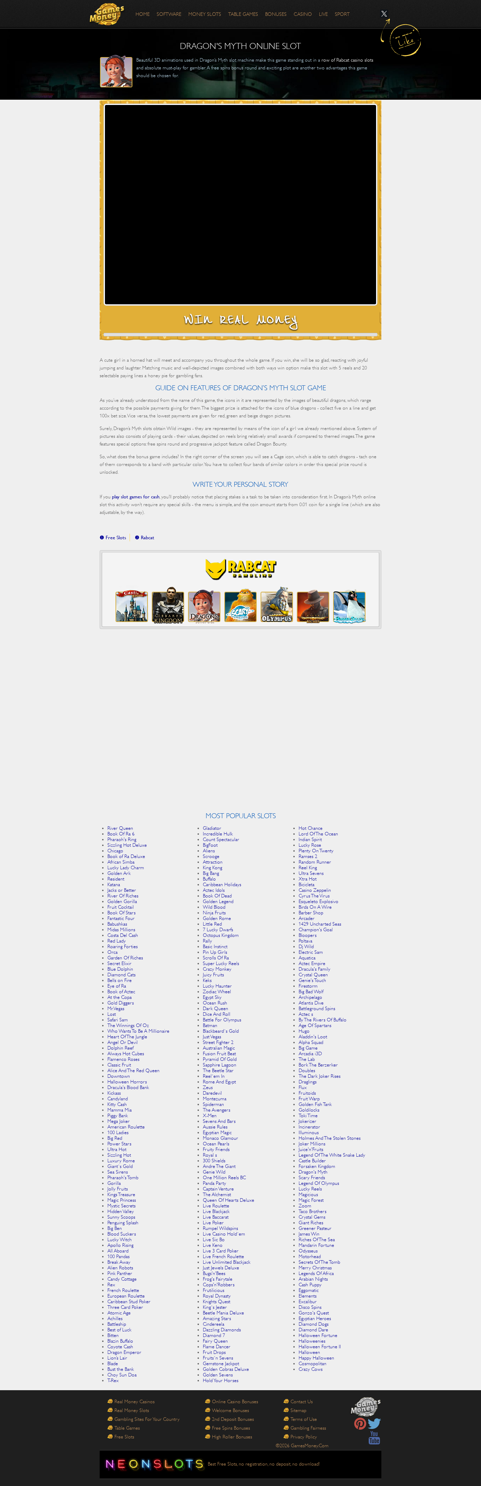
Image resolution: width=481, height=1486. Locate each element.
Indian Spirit (310, 839)
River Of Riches (122, 896)
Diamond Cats (121, 974)
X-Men (210, 1115)
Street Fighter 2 (218, 1042)
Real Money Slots (131, 1410)
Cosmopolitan (312, 1363)
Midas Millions (121, 929)
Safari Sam (117, 1019)
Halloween (309, 1352)
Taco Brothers (312, 1211)
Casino (303, 14)
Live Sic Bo (214, 1239)
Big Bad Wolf (311, 991)
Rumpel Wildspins (220, 1228)
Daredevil (212, 1093)
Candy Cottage (122, 1279)
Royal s (210, 1155)
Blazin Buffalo (120, 1341)
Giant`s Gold (120, 1166)
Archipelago (310, 997)
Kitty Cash (117, 1104)
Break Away (118, 1262)
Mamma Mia (119, 1110)
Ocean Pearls (216, 1143)
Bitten (113, 1335)
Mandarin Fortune (316, 1245)
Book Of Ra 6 (121, 834)
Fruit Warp (309, 1098)
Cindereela (213, 1324)
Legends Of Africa (316, 1273)
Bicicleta (306, 884)
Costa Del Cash (122, 935)
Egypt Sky (212, 997)
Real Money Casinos (134, 1401)
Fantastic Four (121, 918)
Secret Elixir (119, 963)
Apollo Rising (120, 1245)
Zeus (208, 1087)
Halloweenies (312, 1341)
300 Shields (214, 1160)
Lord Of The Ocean (318, 834)
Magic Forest (311, 1200)
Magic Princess (121, 1200)
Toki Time (308, 1115)
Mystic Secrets (121, 1205)
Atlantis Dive (311, 1003)
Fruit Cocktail (120, 907)
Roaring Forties (122, 946)
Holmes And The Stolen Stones (330, 1138)
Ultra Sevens (311, 873)
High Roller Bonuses (232, 1437)
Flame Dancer (216, 1346)
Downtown (118, 1076)
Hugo (304, 1031)
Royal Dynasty (217, 1296)
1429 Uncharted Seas (320, 924)
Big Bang (211, 873)
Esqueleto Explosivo (318, 901)
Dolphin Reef (120, 1048)
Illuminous (309, 1132)
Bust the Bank (120, 1369)
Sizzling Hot (119, 1155)
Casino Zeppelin (315, 890)
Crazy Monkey (217, 969)
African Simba (121, 862)
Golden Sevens (218, 1375)
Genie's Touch (312, 980)
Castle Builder (312, 1160)
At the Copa (119, 997)
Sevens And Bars (219, 1121)
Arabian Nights (313, 1279)
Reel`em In (214, 1076)
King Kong (212, 867)
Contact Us (302, 1401)
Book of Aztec (121, 991)
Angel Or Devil (122, 1042)
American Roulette (126, 1127)
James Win (309, 1234)
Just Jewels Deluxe (221, 1267)
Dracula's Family (314, 969)
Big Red (114, 1138)
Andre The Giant (219, 1166)
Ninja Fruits (214, 912)
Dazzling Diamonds (222, 1329)
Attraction (213, 862)
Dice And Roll (216, 1014)
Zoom (305, 1205)
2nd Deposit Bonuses (233, 1419)
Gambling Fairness (308, 1428)
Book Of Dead (217, 896)
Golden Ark (119, 873)
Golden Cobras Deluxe (226, 1369)
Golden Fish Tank (315, 1104)
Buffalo (209, 879)
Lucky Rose (310, 845)
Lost (111, 1014)
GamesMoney (107, 14)
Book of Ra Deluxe (126, 856)
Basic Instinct (215, 946)
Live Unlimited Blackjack (226, 1262)
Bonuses (276, 14)
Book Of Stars (121, 912)
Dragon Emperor (124, 1352)
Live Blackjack (216, 1211)
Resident (115, 879)
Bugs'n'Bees (214, 1273)
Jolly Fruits (117, 1189)
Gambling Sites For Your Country (147, 1419)
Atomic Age (119, 1313)
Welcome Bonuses (230, 1410)
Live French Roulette (223, 1256)
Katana (113, 884)
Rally (207, 941)
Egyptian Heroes (315, 1318)
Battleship (116, 1324)
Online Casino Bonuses (235, 1401)
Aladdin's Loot (313, 1036)
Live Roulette (216, 1205)
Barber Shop (311, 912)
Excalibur (308, 1301)
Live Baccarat (216, 1217)
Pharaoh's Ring (121, 839)
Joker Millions (312, 1143)
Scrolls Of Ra (216, 957)
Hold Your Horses (220, 1380)
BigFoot (210, 845)
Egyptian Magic (217, 1132)
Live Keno (213, 1245)
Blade (112, 1363)
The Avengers (216, 1110)
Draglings (308, 1081)
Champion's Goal (316, 929)
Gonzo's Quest (314, 1313)
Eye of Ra (116, 986)
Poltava (305, 941)
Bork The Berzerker (318, 1065)
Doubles (307, 1070)
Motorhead (310, 1256)
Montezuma (214, 1098)
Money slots (204, 14)
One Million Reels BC (224, 1177)
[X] (384, 14)
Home (143, 14)
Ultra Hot (116, 1149)
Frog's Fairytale (217, 1279)
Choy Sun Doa (122, 1375)
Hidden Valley (120, 1211)
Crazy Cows (311, 1369)
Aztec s (306, 1014)
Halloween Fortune (318, 1335)
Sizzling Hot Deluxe (127, 845)
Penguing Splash (122, 1222)
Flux (303, 1087)
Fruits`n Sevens (218, 1358)
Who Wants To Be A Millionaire (138, 1031)
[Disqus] (240, 723)
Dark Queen (215, 1008)
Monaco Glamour (220, 1138)
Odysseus (308, 1251)
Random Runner (315, 862)
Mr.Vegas (115, 1008)
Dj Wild (306, 946)
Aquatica (307, 957)
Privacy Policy (304, 1437)
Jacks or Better (121, 890)
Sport (342, 14)
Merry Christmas (315, 1267)
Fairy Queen (215, 1341)
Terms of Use (304, 1419)
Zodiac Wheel (217, 991)
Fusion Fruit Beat (219, 1053)
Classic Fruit (119, 1065)
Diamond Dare (313, 1329)
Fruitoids (307, 1093)
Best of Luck (119, 1329)
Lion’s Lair (117, 1358)
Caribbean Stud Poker (128, 1301)
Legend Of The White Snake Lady (332, 1155)
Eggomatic (309, 1290)
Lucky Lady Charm (125, 867)
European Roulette (126, 1296)
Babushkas (117, 924)
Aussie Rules (215, 1127)
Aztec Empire (312, 963)
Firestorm (308, 986)
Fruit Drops (214, 1352)
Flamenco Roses (123, 1059)
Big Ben (114, 1228)
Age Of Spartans (315, 1025)
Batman (210, 1025)
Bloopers (308, 935)
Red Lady (116, 941)
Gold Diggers (120, 1003)
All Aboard (118, 1251)
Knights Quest (216, 1301)
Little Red (212, 924)
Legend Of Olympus (319, 1183)
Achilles (115, 1318)
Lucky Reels (310, 1189)
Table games (243, 14)
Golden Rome (217, 918)
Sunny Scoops (121, 1217)
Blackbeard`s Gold (221, 1031)
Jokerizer (307, 1121)
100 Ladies (118, 1132)
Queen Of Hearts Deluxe (228, 1200)
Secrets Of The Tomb (319, 1262)
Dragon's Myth (313, 1172)
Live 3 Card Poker (220, 1251)
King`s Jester (215, 1307)
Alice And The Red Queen (133, 1070)
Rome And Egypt (219, 1081)
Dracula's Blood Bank (128, 1087)
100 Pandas (118, 1256)
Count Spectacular (221, 839)
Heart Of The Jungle (127, 1036)
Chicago (115, 850)
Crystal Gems (312, 1217)
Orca (112, 952)
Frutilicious (213, 1290)
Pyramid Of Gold (220, 1059)
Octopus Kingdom (221, 935)
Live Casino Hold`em (224, 1234)
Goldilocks (309, 1110)
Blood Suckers (121, 1234)
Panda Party (214, 1183)
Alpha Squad (311, 1042)
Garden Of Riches (125, 957)
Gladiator (212, 828)
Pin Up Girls (215, 952)
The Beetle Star (218, 1070)
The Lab (307, 1059)
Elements (308, 1296)
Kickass (114, 1093)
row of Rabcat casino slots (347, 60)
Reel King (308, 867)
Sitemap (298, 1410)
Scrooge (211, 856)
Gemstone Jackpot (221, 1363)
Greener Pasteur (315, 1228)
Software (169, 14)
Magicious (308, 1194)
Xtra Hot (308, 879)
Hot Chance (311, 828)
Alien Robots (120, 1267)
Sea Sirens (117, 1172)
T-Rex (113, 1380)
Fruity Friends (216, 1149)
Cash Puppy (310, 1284)
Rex (111, 1284)
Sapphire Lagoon (219, 1065)
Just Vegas (212, 1036)
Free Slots (124, 1437)
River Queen (120, 828)
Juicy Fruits (213, 974)
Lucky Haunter (217, 986)
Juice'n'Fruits (311, 1149)
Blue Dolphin (120, 969)
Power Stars (119, 1143)
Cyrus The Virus (314, 896)
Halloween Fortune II (320, 1346)
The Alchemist (217, 1194)
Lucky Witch (119, 1239)
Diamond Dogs (314, 1324)
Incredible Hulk (218, 834)
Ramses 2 (308, 856)
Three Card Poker (125, 1307)
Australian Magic (219, 1048)
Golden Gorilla (122, 901)
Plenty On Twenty (316, 850)
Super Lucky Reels (221, 963)
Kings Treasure (121, 1194)
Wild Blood (214, 907)
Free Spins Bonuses (231, 1428)
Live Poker (213, 1222)
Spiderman (213, 1104)
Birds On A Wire (315, 907)
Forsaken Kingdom (317, 1166)
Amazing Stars (217, 1318)
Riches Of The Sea (317, 1239)
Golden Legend (218, 901)
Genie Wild (214, 1172)
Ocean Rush (215, 1003)
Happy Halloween (316, 1358)
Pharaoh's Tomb (122, 1177)
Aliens (209, 850)
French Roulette (123, 1290)
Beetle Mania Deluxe (223, 1313)
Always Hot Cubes (125, 1053)
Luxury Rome (121, 1160)
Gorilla (114, 1183)
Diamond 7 (214, 1335)
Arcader (306, 918)
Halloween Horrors (127, 1081)
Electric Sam (311, 952)
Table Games (127, 1428)
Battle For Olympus (222, 1019)
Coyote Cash (120, 1346)
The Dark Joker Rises (320, 1076)
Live (323, 14)
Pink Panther (119, 1273)
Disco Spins (310, 1307)
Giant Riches (311, 1222)
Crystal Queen (313, 974)
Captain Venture (218, 1189)
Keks (207, 980)
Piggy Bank (117, 1115)
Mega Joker (118, 1121)
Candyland (117, 1098)
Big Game (308, 1048)
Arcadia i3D (310, 1053)
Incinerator (309, 1127)
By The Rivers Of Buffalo (322, 1019)
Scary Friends (312, 1177)
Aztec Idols (214, 890)
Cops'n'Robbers (219, 1284)
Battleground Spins (317, 1008)
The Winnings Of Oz (128, 1025)
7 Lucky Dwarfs (218, 929)
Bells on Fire (119, 980)
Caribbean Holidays (222, 884)
